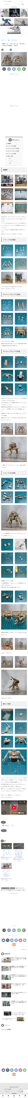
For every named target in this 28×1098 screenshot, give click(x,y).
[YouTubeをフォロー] (20, 940)
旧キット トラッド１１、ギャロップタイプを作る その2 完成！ (7, 853)
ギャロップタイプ (20, 888)
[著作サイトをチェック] (3, 940)
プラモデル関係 (6, 888)
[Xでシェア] (4, 69)
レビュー (7, 1091)
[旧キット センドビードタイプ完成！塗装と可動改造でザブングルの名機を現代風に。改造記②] (18, 846)
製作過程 (13, 888)
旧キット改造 (22, 890)
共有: (10, 158)
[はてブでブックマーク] (14, 69)
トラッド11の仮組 (12, 146)
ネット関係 (20, 1091)
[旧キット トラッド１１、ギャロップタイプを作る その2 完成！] (6, 846)
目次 (13, 140)
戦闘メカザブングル (13, 890)
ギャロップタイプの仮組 (13, 148)
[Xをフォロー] (7, 940)
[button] (24, 69)
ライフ (20, 1089)
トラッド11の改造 (12, 153)
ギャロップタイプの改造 (13, 151)
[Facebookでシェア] (9, 69)
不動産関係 (14, 1093)
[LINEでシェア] (19, 69)
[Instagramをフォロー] (16, 940)
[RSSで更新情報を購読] (14, 944)
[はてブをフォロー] (12, 940)
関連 (10, 163)
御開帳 (9, 143)
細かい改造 (10, 156)
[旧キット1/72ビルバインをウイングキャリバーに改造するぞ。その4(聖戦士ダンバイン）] (6, 866)
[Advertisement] (14, 89)
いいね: (10, 160)
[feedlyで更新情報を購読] (24, 940)
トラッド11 (5, 890)
